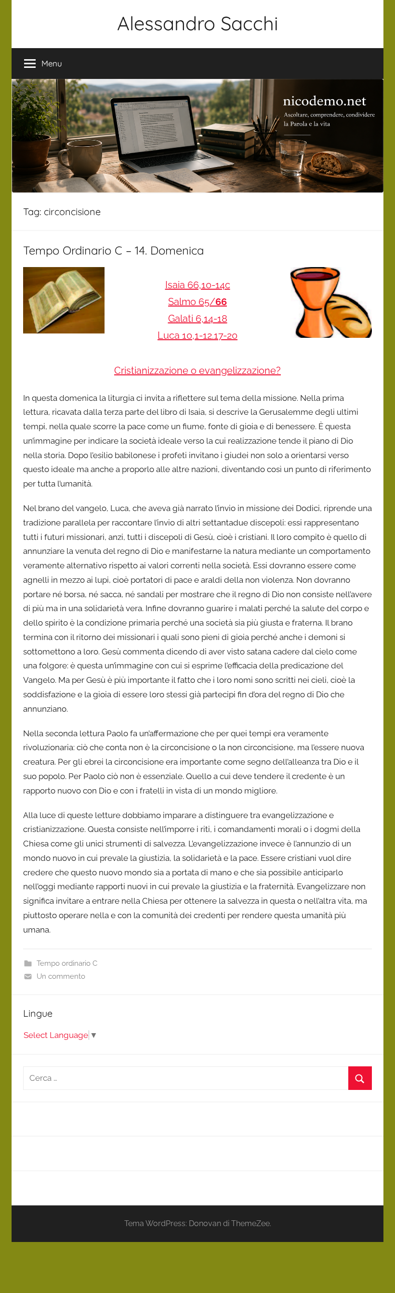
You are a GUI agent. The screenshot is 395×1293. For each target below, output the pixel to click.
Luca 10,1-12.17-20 (197, 335)
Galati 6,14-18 (197, 318)
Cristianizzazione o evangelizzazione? (197, 370)
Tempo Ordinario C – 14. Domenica (113, 250)
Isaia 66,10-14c (197, 285)
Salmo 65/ (197, 301)
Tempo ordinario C (67, 963)
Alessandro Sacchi (197, 23)
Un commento (61, 976)
